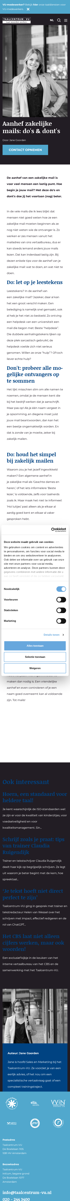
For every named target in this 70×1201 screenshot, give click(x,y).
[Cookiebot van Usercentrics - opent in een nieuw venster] (51, 530)
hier (35, 4)
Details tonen (51, 634)
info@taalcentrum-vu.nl (27, 1192)
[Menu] (65, 20)
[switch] (61, 599)
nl (52, 20)
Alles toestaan (35, 645)
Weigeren (35, 668)
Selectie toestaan (35, 656)
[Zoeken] (59, 20)
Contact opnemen (25, 150)
